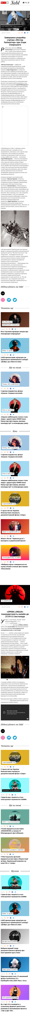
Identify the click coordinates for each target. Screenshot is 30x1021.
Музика (3, 794)
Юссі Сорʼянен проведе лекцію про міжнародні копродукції (14, 333)
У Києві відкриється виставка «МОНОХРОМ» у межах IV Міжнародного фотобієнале (12, 831)
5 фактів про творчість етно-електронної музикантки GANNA (13, 798)
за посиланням (5, 700)
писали (7, 633)
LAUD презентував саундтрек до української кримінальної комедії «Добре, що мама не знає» (14, 359)
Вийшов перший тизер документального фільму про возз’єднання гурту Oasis (12, 950)
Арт (2, 826)
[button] (7, 3)
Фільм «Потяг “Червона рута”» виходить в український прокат (13, 540)
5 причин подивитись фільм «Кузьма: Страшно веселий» (12, 392)
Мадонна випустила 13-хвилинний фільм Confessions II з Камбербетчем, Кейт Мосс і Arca (14, 978)
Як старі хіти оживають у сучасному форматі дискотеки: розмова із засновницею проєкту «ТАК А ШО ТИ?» (14, 1007)
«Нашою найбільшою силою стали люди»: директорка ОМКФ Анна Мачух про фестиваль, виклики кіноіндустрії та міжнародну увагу (14, 420)
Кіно (2, 355)
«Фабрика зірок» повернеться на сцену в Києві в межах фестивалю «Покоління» (14, 566)
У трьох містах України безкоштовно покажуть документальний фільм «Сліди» (13, 513)
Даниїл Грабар (6, 32)
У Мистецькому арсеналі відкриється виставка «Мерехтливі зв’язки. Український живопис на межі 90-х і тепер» (14, 860)
